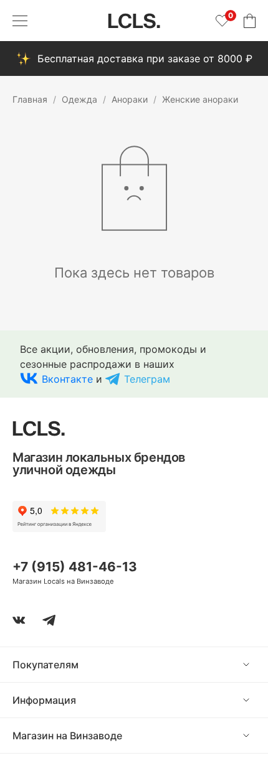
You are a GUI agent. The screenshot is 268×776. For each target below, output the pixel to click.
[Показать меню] (20, 20)
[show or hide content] (255, 664)
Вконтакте (67, 379)
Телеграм (147, 379)
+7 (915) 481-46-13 (74, 566)
